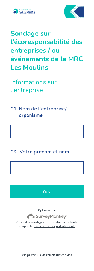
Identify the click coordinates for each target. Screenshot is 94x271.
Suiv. (47, 191)
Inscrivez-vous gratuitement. (54, 226)
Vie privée (29, 255)
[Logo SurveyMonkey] (47, 216)
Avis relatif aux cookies (55, 255)
